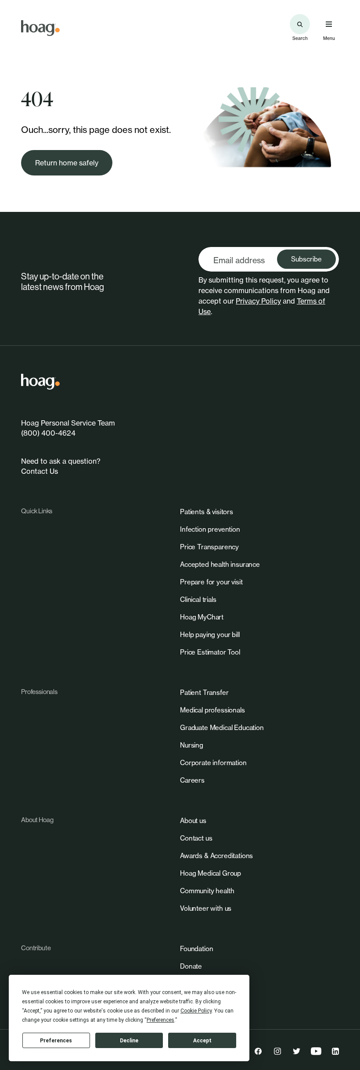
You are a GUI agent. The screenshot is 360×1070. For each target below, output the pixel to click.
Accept (202, 1041)
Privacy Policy (258, 301)
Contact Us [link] (39, 471)
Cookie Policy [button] (196, 1011)
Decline (129, 1041)
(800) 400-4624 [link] (48, 433)
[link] (40, 28)
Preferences (56, 1041)
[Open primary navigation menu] (329, 24)
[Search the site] (300, 24)
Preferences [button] (160, 1020)
